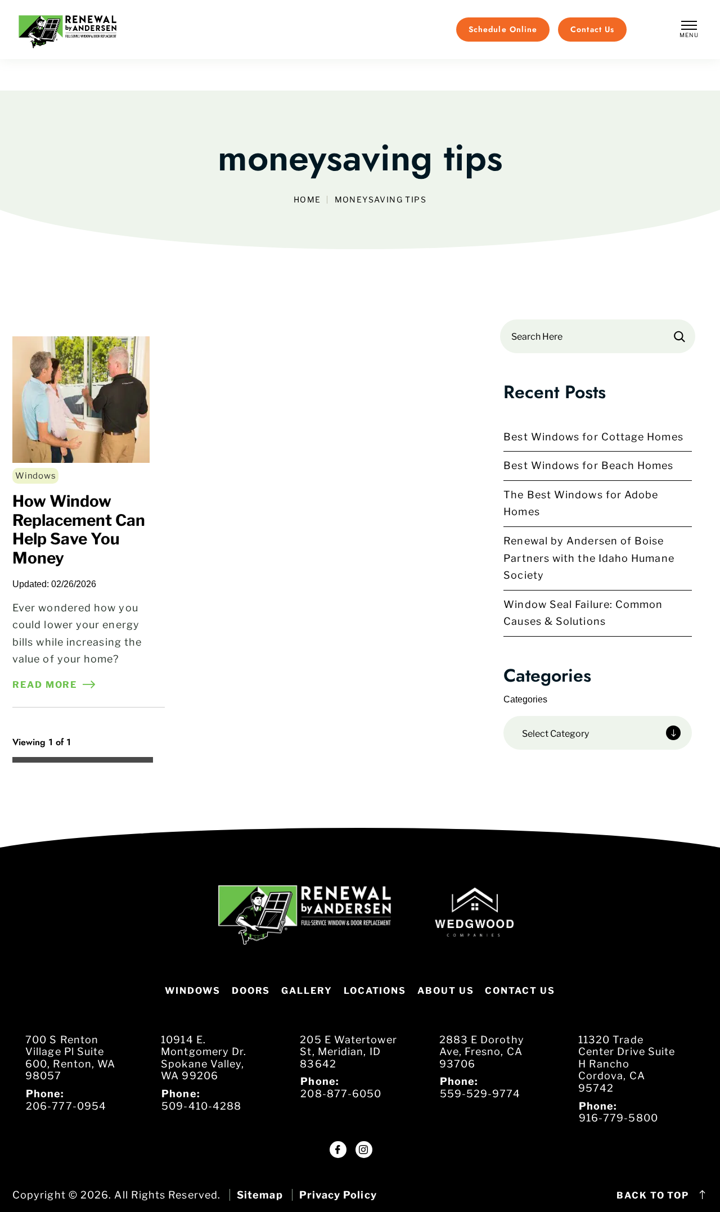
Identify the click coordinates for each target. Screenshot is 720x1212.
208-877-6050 (340, 1094)
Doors (251, 990)
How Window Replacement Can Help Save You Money (78, 529)
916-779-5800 (618, 1118)
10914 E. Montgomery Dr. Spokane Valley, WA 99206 (203, 1058)
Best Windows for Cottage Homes (593, 437)
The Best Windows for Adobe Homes (580, 503)
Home (307, 200)
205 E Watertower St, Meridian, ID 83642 (348, 1052)
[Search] (679, 336)
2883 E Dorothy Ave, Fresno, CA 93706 (481, 1052)
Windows (35, 476)
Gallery (306, 990)
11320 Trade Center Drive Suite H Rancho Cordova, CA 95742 (626, 1064)
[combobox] (597, 733)
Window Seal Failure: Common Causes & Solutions (583, 613)
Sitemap (260, 1195)
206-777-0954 (66, 1106)
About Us (445, 990)
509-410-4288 (201, 1106)
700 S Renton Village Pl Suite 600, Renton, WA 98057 (70, 1058)
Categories (525, 699)
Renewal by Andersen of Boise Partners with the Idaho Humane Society (588, 558)
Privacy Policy (338, 1195)
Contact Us (520, 990)
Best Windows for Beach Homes (588, 465)
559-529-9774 (480, 1094)
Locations (375, 990)
